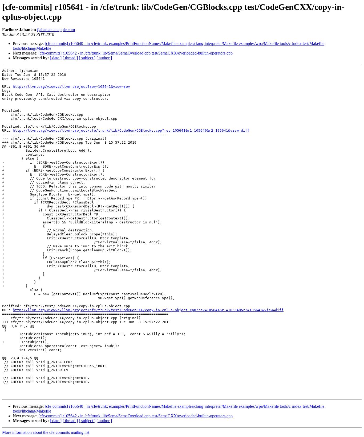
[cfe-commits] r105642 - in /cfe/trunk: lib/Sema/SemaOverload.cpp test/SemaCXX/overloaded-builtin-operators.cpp (135, 53)
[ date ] (56, 58)
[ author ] (104, 58)
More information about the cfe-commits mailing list (45, 432)
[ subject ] (87, 58)
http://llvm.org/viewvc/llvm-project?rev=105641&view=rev (71, 87)
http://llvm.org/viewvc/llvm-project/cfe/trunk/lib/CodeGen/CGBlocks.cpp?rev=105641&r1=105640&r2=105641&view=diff (131, 130)
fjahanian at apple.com (56, 29)
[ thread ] (70, 58)
